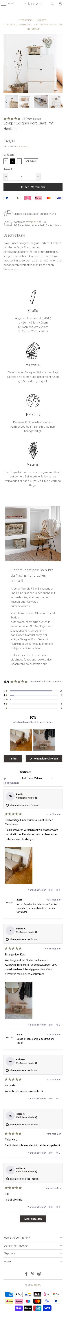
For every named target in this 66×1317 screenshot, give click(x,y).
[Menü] (2, 3)
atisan (37, 1285)
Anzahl (7, 169)
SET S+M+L (31, 160)
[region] (33, 740)
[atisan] (33, 3)
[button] (6, 102)
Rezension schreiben (48, 759)
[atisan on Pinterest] (33, 1274)
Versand (33, 222)
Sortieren (25, 772)
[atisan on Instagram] (39, 1274)
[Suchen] (52, 3)
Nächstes (41, 20)
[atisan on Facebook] (26, 1274)
